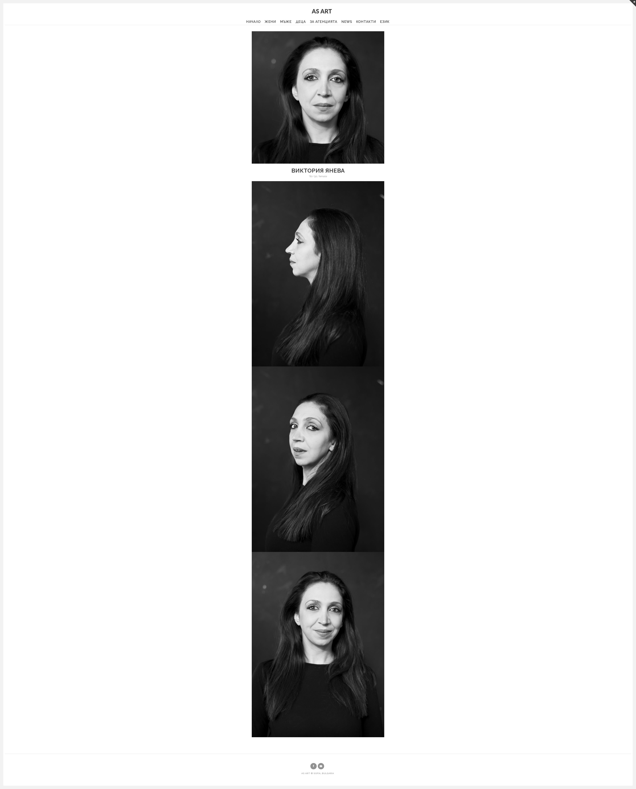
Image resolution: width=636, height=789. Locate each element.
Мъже (286, 22)
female (323, 176)
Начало (253, 22)
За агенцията (323, 22)
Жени (270, 22)
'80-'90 (313, 176)
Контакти (366, 22)
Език (385, 22)
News (346, 22)
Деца (301, 22)
